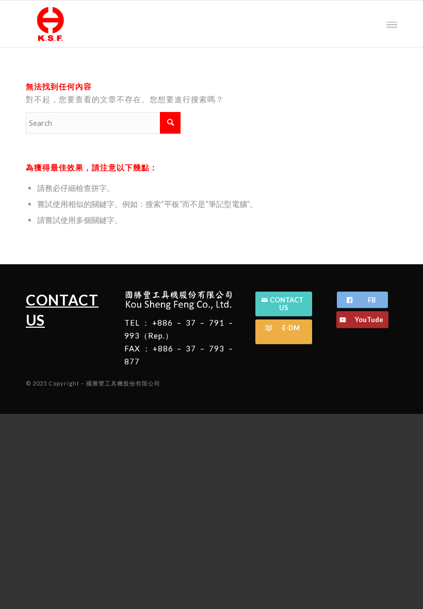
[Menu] (391, 24)
